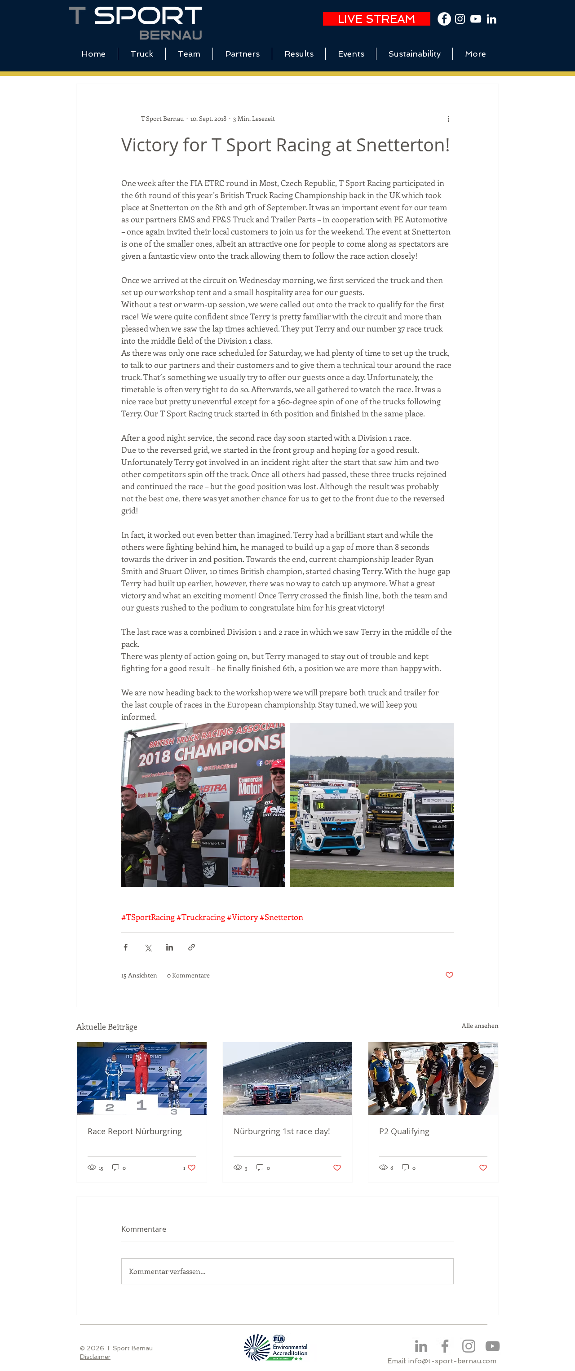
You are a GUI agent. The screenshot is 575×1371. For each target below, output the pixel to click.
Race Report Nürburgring (135, 1131)
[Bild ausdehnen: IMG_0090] (372, 805)
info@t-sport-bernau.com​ (452, 1361)
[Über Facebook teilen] (125, 947)
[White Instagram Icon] (460, 19)
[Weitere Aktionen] (448, 118)
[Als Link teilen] (191, 947)
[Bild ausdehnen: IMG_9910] (203, 805)
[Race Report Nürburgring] (142, 1078)
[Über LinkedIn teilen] (169, 947)
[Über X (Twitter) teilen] (147, 947)
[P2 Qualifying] (433, 1078)
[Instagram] (469, 1346)
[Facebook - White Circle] (444, 19)
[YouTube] (475, 19)
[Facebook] (445, 1346)
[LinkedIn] (491, 19)
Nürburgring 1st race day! (282, 1131)
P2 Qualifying (404, 1131)
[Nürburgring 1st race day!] (288, 1078)
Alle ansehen (480, 1025)
